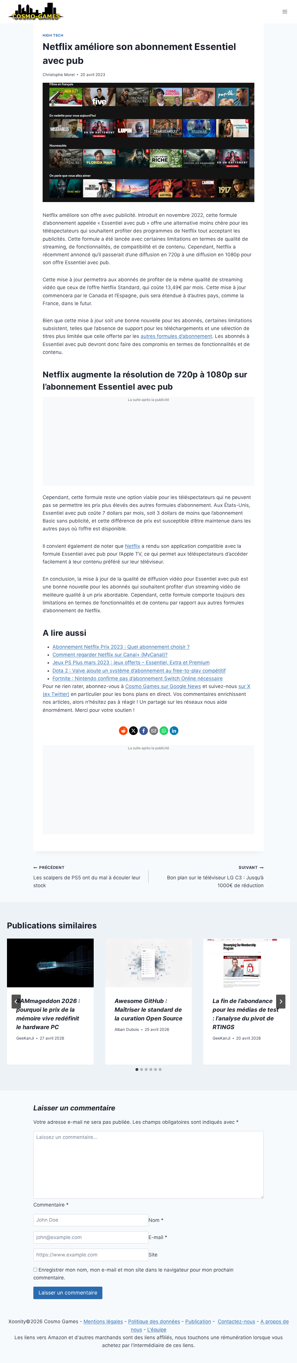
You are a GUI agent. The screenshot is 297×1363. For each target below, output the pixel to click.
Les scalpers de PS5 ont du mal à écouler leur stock (86, 876)
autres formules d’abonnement (176, 336)
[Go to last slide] (16, 1002)
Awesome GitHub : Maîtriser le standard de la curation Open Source (148, 1010)
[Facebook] (143, 730)
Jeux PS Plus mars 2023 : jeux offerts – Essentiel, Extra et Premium (131, 662)
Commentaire (51, 1205)
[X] (133, 730)
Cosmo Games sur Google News (163, 686)
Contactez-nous (236, 1321)
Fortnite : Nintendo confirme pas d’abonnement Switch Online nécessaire (137, 678)
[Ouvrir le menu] (284, 11)
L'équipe (156, 1330)
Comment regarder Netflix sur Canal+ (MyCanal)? (110, 655)
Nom (156, 1220)
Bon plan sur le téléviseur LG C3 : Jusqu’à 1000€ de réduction (215, 876)
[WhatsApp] (164, 730)
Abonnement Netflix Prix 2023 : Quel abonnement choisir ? (121, 647)
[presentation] (50, 963)
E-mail (157, 1237)
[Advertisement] (148, 445)
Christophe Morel (59, 74)
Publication (198, 1321)
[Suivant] (280, 1002)
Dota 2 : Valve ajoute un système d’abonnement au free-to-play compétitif (139, 671)
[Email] (153, 730)
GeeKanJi (25, 1038)
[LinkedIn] (174, 730)
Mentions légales (103, 1321)
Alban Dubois (127, 1029)
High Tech (53, 35)
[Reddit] (123, 730)
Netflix (132, 546)
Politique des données (154, 1321)
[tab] (136, 1069)
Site (152, 1255)
